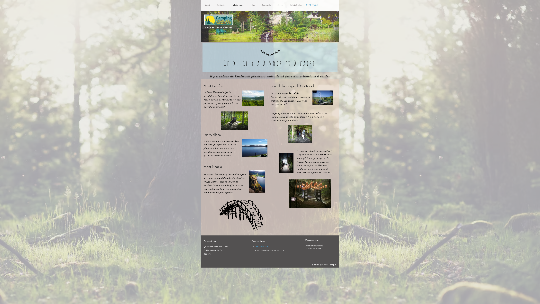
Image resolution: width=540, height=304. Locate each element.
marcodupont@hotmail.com (272, 250)
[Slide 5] (275, 38)
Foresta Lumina (318, 154)
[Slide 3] (268, 38)
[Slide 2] (264, 38)
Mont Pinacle (224, 178)
